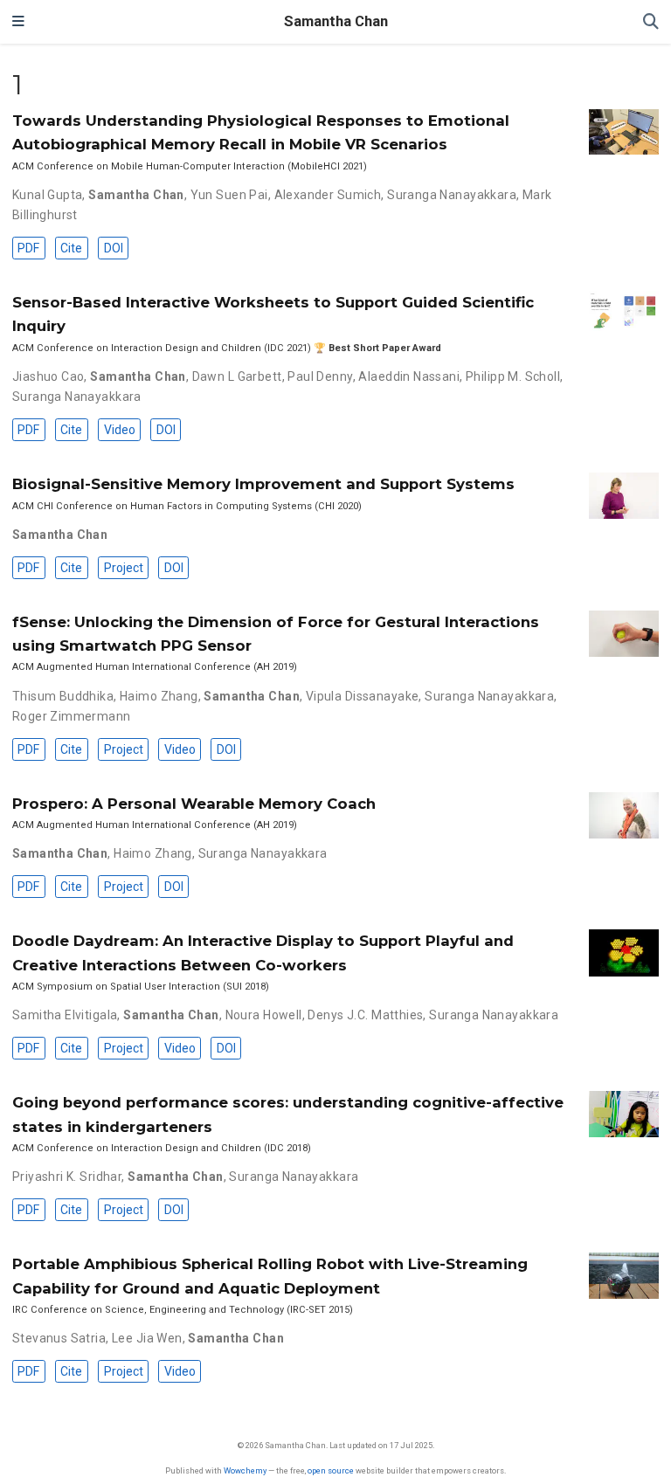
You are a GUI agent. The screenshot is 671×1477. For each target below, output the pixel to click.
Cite (71, 248)
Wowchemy (245, 1470)
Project (123, 568)
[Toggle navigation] (18, 21)
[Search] (651, 22)
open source (331, 1470)
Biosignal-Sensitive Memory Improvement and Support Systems (263, 484)
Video (119, 430)
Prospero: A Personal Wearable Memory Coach (194, 803)
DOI (113, 248)
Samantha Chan (336, 21)
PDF (28, 248)
